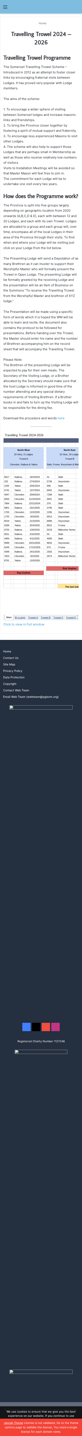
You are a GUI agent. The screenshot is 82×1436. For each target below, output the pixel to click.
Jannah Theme (13, 1422)
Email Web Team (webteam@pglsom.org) (31, 696)
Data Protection (14, 677)
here (61, 418)
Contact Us (11, 658)
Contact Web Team (16, 690)
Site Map (9, 664)
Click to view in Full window (23, 624)
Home (42, 23)
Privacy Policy (12, 671)
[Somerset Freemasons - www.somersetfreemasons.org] (41, 7)
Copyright (9, 683)
